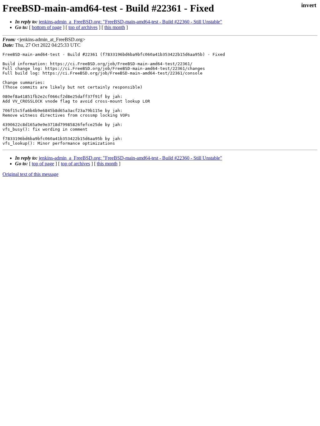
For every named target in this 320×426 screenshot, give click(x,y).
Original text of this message (30, 174)
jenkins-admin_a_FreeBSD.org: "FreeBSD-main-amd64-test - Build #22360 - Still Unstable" (130, 21)
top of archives (83, 27)
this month (114, 27)
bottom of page (47, 27)
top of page (43, 163)
